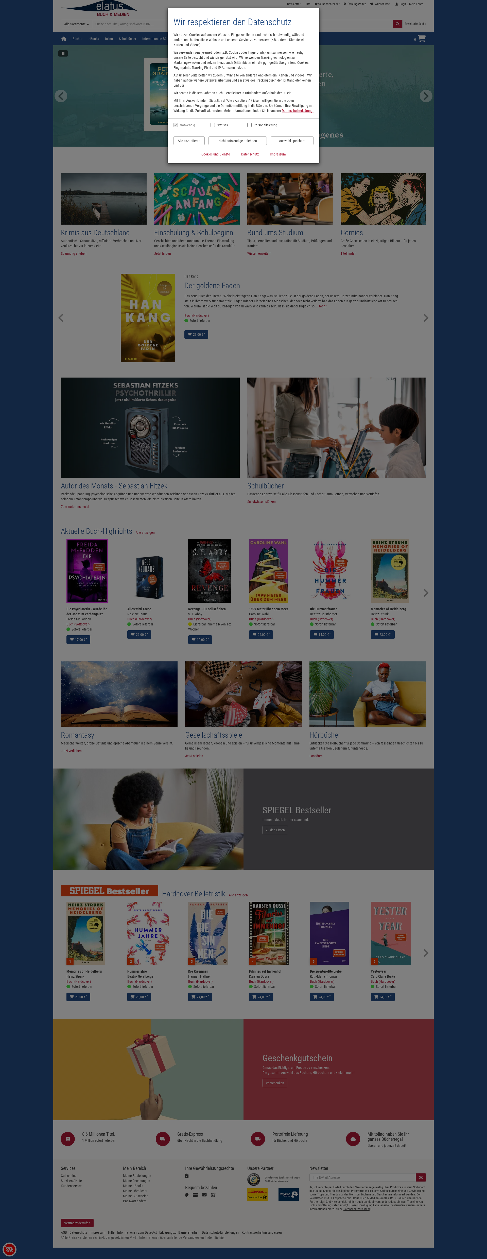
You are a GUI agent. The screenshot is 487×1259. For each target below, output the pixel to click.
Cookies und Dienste (215, 154)
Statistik (222, 125)
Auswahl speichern (292, 141)
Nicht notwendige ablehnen (237, 141)
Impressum (278, 154)
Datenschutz (250, 154)
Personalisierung (265, 125)
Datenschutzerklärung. (298, 111)
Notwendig (187, 125)
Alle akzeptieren (189, 141)
